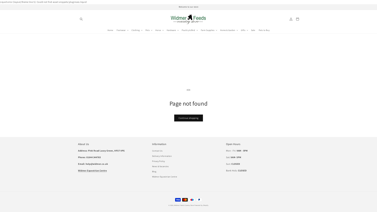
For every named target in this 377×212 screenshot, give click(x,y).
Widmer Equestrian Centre (164, 176)
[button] (81, 19)
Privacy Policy (158, 161)
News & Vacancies (160, 166)
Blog (154, 171)
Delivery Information (162, 156)
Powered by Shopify (201, 205)
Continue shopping (189, 118)
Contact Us (157, 150)
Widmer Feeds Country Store (184, 205)
